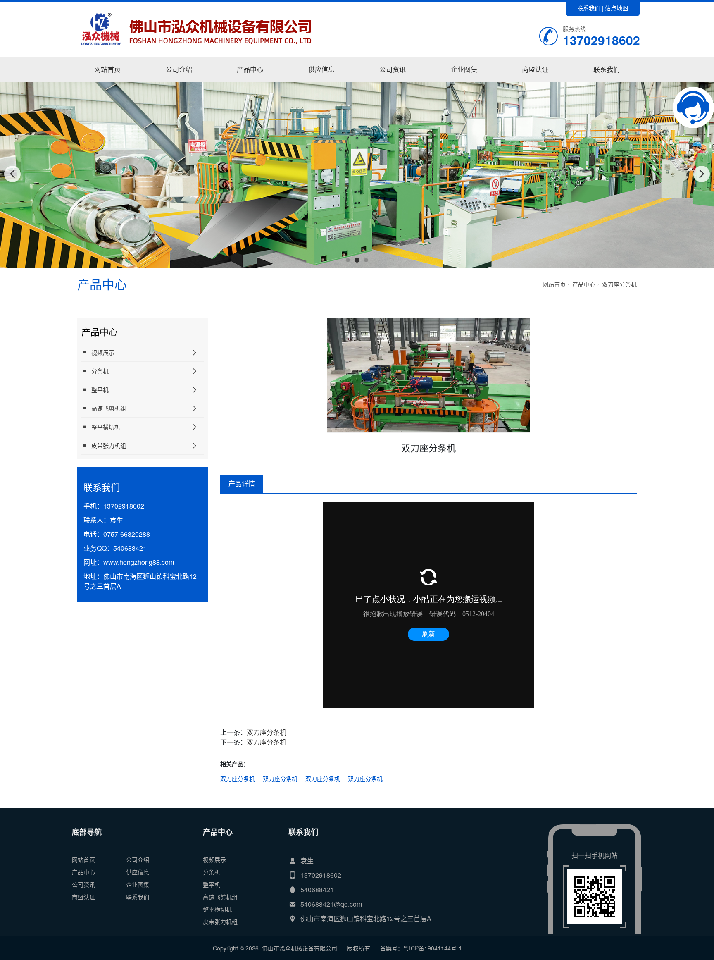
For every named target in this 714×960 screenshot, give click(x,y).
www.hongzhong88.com (138, 562)
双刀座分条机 (619, 284)
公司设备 (464, 81)
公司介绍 (179, 69)
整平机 (100, 389)
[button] (348, 260)
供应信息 (321, 69)
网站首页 (107, 69)
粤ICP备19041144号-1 (432, 948)
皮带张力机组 (108, 445)
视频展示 (250, 81)
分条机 (100, 371)
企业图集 (464, 69)
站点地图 (616, 8)
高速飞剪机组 (108, 408)
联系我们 (588, 8)
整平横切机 (105, 427)
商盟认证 (535, 69)
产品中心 (250, 69)
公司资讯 (392, 69)
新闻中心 (393, 81)
